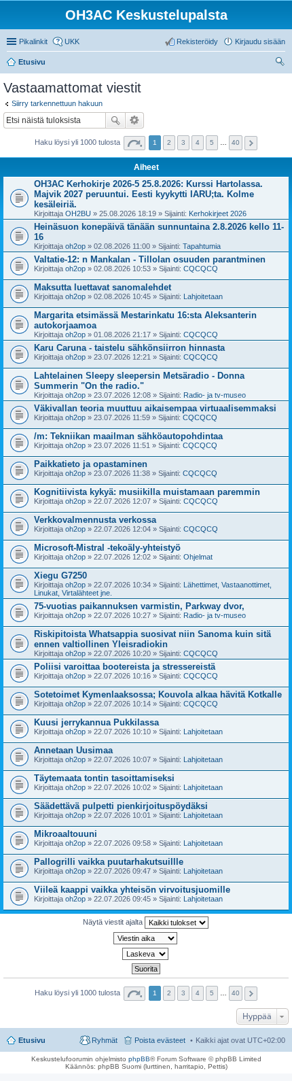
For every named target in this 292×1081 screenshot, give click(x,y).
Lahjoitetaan (203, 296)
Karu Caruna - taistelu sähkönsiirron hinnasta (129, 348)
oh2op (75, 246)
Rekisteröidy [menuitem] (197, 41)
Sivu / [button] (134, 143)
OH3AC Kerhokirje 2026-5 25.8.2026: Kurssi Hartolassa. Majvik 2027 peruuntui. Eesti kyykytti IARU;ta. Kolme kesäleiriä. (148, 194)
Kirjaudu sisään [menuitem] (260, 41)
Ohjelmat (198, 557)
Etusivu (31, 1040)
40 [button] (236, 142)
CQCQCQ (200, 268)
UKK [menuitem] (72, 41)
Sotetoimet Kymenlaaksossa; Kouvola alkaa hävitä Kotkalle (158, 694)
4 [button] (198, 142)
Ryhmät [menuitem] (104, 1040)
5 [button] (212, 142)
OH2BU (78, 213)
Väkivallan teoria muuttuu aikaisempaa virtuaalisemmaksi (155, 408)
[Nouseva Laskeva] (146, 954)
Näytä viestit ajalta (114, 922)
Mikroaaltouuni (65, 834)
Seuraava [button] (250, 143)
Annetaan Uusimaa (73, 750)
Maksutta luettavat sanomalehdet (102, 287)
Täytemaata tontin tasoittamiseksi (104, 778)
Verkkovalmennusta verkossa (95, 520)
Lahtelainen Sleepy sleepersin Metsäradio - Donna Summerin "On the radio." (139, 381)
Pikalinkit (33, 41)
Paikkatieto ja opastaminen (90, 464)
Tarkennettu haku (135, 120)
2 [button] (169, 142)
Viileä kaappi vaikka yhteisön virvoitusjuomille (132, 890)
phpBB (139, 1059)
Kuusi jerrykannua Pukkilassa (96, 722)
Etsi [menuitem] (281, 63)
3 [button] (183, 142)
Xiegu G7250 (60, 575)
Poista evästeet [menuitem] (159, 1040)
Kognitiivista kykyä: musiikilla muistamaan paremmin (147, 492)
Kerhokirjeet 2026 (218, 213)
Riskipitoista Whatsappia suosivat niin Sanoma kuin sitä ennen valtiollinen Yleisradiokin (152, 639)
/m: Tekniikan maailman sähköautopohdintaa (128, 436)
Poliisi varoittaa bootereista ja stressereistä (124, 667)
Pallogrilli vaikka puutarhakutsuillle (108, 862)
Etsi (115, 120)
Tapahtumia (202, 246)
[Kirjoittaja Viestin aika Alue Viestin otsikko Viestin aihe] (146, 938)
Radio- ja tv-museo (214, 395)
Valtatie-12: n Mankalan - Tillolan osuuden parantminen (150, 259)
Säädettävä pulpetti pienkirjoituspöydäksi (121, 806)
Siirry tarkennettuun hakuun (57, 103)
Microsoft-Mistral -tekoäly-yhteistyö (107, 548)
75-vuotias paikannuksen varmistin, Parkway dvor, (139, 606)
